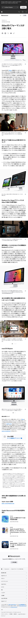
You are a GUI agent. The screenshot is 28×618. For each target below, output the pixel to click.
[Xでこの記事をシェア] (8, 33)
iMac (10, 70)
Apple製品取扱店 (22, 604)
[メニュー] (26, 12)
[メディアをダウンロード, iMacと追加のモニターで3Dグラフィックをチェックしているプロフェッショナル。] (25, 239)
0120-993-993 (22, 605)
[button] (10, 7)
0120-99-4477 (14, 607)
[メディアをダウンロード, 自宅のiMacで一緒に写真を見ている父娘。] (25, 133)
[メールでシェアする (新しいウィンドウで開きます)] (11, 33)
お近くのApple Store (12, 604)
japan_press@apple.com (8, 503)
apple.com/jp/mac (6, 431)
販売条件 (15, 614)
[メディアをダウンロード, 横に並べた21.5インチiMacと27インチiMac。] (25, 194)
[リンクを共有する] (13, 33)
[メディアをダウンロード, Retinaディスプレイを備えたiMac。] (25, 291)
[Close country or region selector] (26, 2)
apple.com (9, 423)
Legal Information (21, 614)
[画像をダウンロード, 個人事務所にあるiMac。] (25, 339)
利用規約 (10, 614)
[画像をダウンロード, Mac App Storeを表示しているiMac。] (25, 409)
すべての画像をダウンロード (14, 438)
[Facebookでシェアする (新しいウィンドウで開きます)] (2, 33)
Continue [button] (23, 7)
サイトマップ (3, 616)
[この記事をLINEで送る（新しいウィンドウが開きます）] (5, 33)
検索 (25, 15)
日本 (2, 609)
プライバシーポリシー (4, 614)
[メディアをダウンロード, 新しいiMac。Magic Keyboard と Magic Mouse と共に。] (25, 64)
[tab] (12, 343)
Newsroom (4, 15)
